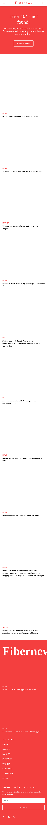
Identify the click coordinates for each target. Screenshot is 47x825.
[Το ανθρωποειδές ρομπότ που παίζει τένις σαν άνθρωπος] (23, 198)
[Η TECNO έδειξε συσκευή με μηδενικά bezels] (23, 89)
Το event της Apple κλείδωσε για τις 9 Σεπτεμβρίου (22, 171)
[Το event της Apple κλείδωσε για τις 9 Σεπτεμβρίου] (23, 144)
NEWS (4, 113)
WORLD (5, 627)
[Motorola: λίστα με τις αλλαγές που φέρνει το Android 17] (23, 256)
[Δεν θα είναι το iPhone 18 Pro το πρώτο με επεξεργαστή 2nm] (23, 373)
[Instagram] (9, 817)
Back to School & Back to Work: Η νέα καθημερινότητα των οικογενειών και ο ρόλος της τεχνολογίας (21, 343)
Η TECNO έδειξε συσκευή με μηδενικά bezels (20, 116)
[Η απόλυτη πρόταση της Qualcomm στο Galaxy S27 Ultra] (23, 431)
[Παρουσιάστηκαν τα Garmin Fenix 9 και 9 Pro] (23, 488)
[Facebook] (3, 817)
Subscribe (23, 807)
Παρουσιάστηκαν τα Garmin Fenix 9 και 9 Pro (20, 516)
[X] (14, 817)
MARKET (5, 223)
